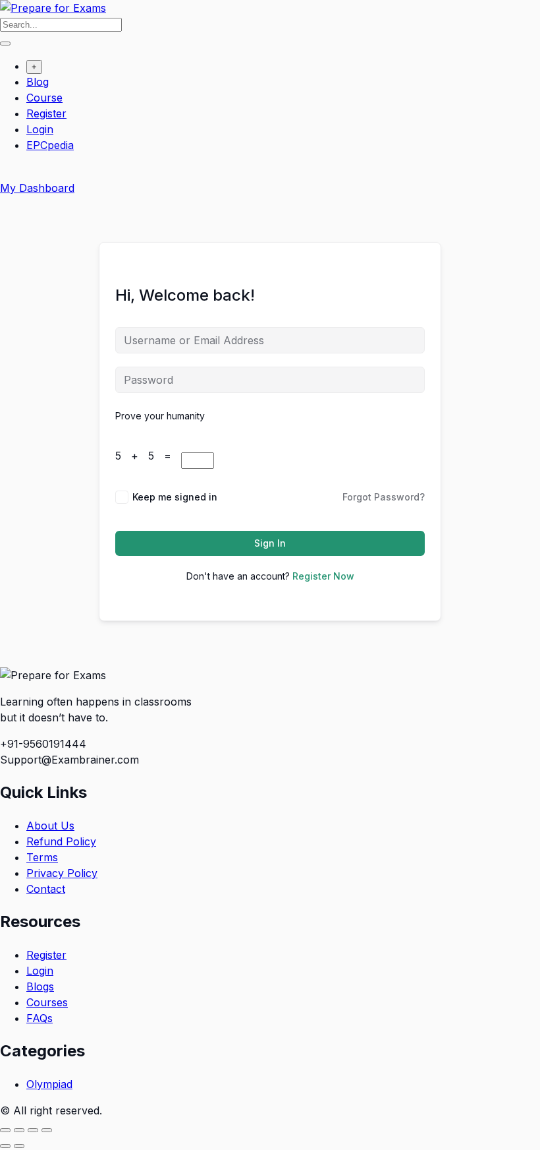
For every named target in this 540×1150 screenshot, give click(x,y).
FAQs (39, 1018)
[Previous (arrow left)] (5, 1146)
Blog (37, 81)
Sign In (270, 543)
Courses (47, 1002)
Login (39, 129)
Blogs (40, 986)
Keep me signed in (174, 496)
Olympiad (49, 1084)
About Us (50, 825)
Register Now (323, 576)
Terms (42, 857)
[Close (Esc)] (46, 1130)
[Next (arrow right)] (19, 1146)
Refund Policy (61, 841)
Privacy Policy (61, 873)
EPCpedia (50, 145)
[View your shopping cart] (7, 172)
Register (46, 113)
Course (44, 97)
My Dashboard (37, 188)
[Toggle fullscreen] (19, 1130)
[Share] (33, 1130)
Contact (45, 888)
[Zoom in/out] (5, 1130)
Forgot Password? (383, 496)
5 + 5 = (148, 455)
